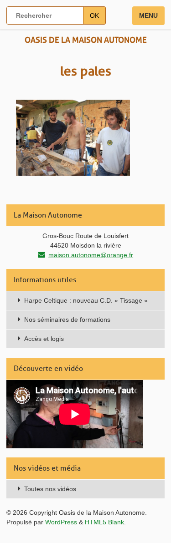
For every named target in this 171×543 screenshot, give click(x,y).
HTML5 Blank (104, 522)
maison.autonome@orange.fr (90, 255)
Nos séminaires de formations (67, 319)
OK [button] (94, 15)
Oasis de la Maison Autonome (86, 40)
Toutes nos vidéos (50, 488)
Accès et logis (44, 338)
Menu (148, 15)
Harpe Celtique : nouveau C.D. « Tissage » (86, 300)
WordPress (61, 522)
